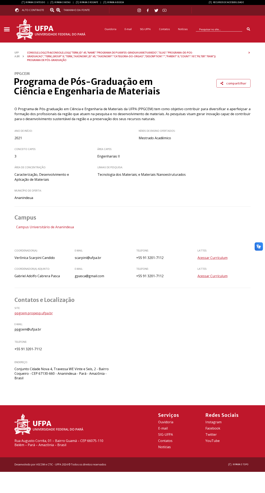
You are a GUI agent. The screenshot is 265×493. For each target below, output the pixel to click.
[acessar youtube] (164, 10)
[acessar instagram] (140, 10)
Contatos (164, 29)
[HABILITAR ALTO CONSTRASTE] (18, 10)
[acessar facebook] (148, 10)
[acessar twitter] (156, 10)
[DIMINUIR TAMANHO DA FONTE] (52, 10)
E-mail (128, 29)
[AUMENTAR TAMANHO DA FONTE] (60, 10)
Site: (17, 308)
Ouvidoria (110, 29)
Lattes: (202, 250)
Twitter (211, 434)
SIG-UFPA (145, 29)
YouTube (212, 440)
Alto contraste (33, 10)
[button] (6, 29)
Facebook (212, 428)
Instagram (213, 422)
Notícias (183, 29)
